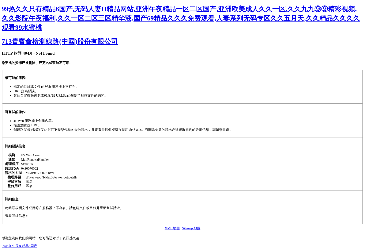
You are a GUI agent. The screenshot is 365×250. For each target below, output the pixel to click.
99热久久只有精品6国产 (19, 246)
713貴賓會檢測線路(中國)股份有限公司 (60, 41)
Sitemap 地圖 (191, 228)
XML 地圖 (172, 228)
